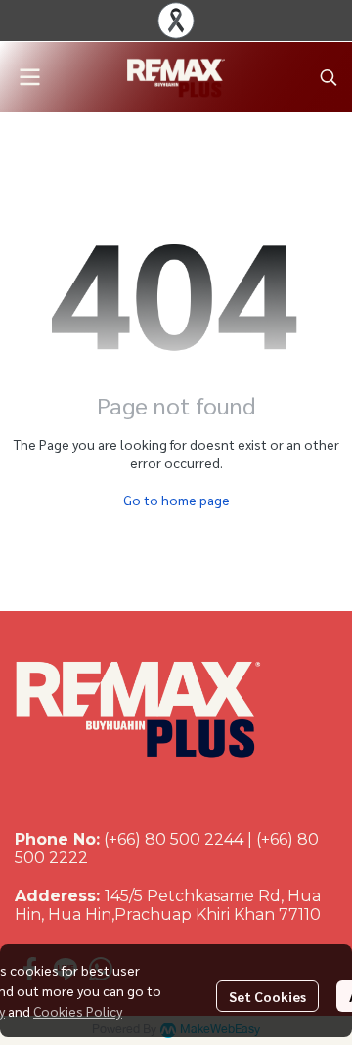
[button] (328, 77)
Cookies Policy (77, 1011)
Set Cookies (267, 996)
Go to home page (176, 499)
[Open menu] (29, 77)
